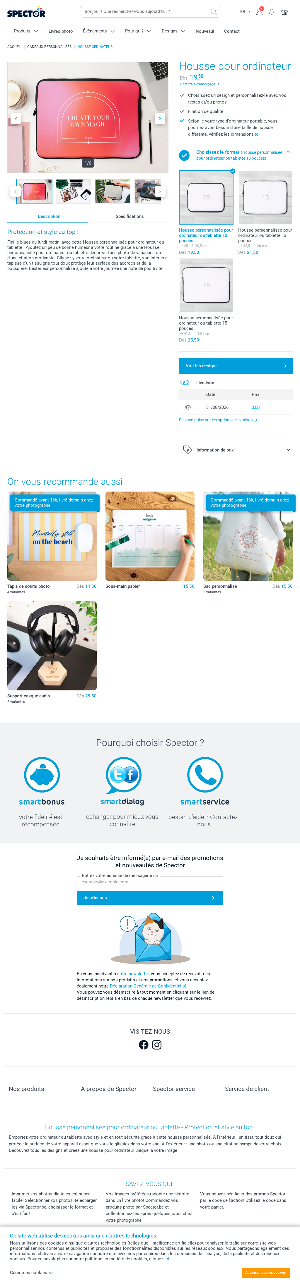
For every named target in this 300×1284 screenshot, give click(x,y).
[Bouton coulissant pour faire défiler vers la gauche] (16, 118)
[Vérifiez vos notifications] (272, 11)
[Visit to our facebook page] (143, 1045)
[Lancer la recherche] (213, 11)
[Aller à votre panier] (284, 11)
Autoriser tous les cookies (265, 1273)
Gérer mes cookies (28, 1272)
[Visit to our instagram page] (157, 1045)
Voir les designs (202, 365)
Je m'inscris (95, 897)
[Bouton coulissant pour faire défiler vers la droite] (160, 118)
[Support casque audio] (52, 645)
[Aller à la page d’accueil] (35, 11)
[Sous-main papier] (150, 536)
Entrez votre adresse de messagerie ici (120, 875)
